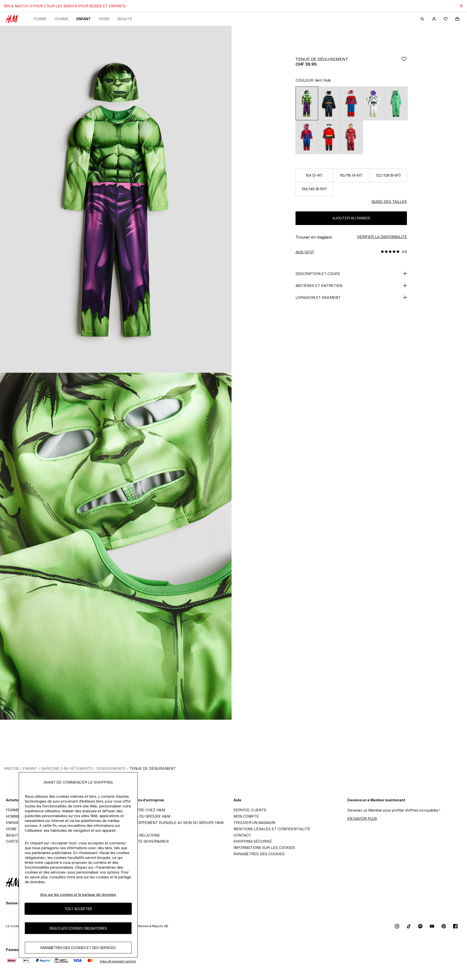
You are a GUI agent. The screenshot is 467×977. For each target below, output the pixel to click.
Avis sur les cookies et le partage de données (78, 894)
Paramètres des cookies (259, 854)
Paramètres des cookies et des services (78, 947)
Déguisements (111, 768)
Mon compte (246, 816)
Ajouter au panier (351, 218)
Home (104, 19)
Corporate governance (144, 841)
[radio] (307, 103)
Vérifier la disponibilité (382, 237)
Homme (61, 19)
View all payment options (118, 961)
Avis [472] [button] (305, 252)
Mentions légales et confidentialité (272, 829)
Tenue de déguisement (152, 768)
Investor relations (140, 835)
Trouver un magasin (254, 823)
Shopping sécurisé (253, 841)
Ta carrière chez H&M (142, 810)
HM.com (11, 768)
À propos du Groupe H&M (145, 816)
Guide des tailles (389, 201)
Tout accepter (78, 909)
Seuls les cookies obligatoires (78, 928)
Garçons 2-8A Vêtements (66, 768)
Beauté (124, 19)
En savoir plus (362, 818)
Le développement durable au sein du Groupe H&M (172, 823)
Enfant (83, 19)
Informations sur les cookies (264, 848)
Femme (40, 19)
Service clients (250, 810)
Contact (242, 835)
